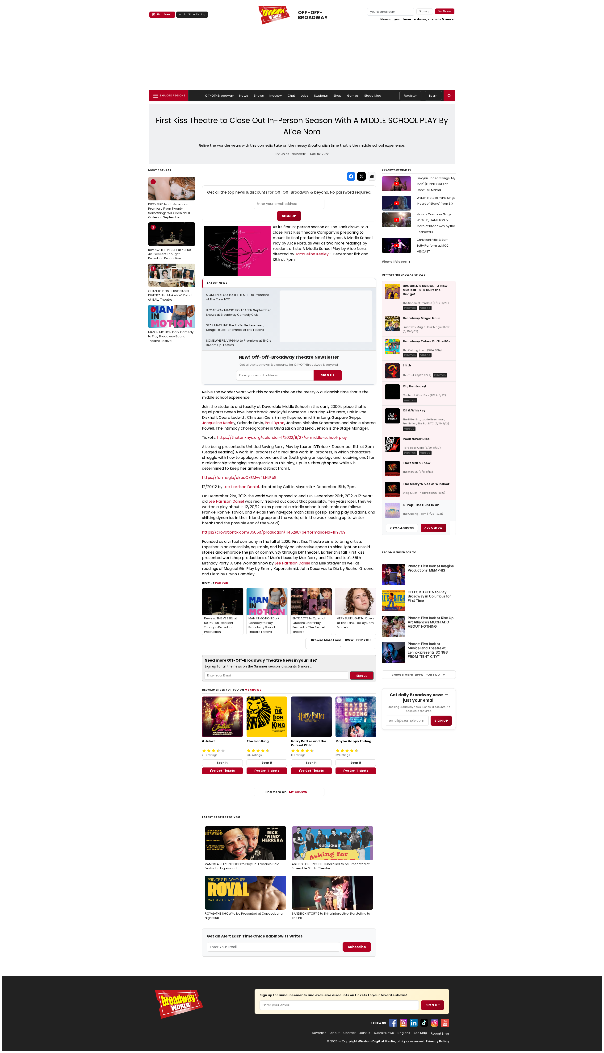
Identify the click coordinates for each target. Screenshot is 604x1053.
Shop (337, 95)
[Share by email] (372, 176)
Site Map (420, 1033)
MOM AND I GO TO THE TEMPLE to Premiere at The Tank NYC (238, 297)
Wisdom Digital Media (376, 1041)
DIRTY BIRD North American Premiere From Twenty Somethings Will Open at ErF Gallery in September (169, 200)
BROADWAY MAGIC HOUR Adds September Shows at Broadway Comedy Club (239, 312)
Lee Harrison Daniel (241, 486)
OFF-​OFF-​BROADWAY (313, 15)
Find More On (285, 792)
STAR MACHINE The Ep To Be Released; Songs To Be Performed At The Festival (235, 327)
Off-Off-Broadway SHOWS (404, 275)
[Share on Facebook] (351, 176)
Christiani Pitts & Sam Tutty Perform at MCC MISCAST (433, 245)
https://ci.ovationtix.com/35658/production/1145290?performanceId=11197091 (274, 532)
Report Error (440, 1034)
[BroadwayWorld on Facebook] (393, 1023)
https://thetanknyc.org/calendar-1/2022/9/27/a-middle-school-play (282, 437)
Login (433, 95)
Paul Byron (274, 423)
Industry (275, 95)
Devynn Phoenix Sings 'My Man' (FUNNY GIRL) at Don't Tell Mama (436, 184)
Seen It (222, 763)
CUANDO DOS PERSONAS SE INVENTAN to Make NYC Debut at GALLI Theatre (170, 284)
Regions (404, 1033)
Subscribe (357, 947)
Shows (259, 95)
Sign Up (289, 216)
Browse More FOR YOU (415, 674)
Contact (349, 1033)
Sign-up (424, 11)
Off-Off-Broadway (219, 95)
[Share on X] (361, 176)
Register (410, 95)
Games (353, 95)
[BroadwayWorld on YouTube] (445, 1023)
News (243, 95)
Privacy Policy (437, 1041)
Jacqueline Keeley (312, 254)
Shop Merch (164, 14)
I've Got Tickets (222, 771)
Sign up (441, 720)
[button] (449, 95)
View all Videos (394, 261)
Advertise (319, 1033)
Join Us (364, 1033)
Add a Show (433, 528)
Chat (291, 95)
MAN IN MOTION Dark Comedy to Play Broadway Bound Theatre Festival (170, 325)
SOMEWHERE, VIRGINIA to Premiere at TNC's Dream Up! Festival (239, 343)
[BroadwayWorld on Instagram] (403, 1023)
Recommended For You (400, 552)
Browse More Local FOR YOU (341, 640)
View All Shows (402, 528)
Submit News (384, 1033)
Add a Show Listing (192, 14)
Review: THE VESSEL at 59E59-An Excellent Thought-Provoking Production (170, 243)
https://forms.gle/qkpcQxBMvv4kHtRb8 (239, 477)
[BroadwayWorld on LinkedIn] (414, 1023)
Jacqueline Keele (217, 423)
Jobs (304, 95)
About (335, 1033)
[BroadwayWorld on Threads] (434, 1023)
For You (221, 583)
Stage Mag (372, 95)
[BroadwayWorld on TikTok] (424, 1023)
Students (321, 95)
